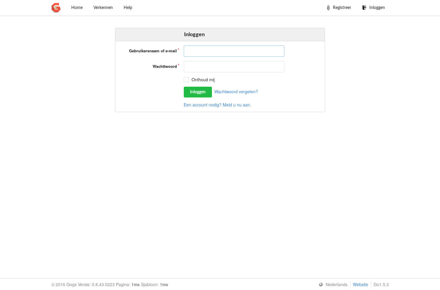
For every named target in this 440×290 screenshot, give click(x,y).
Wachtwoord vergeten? (236, 91)
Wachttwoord (165, 66)
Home (77, 8)
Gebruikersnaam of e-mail (153, 51)
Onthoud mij (203, 79)
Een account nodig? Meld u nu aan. (217, 105)
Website (360, 284)
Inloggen (377, 8)
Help (128, 8)
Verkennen (103, 8)
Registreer (342, 8)
